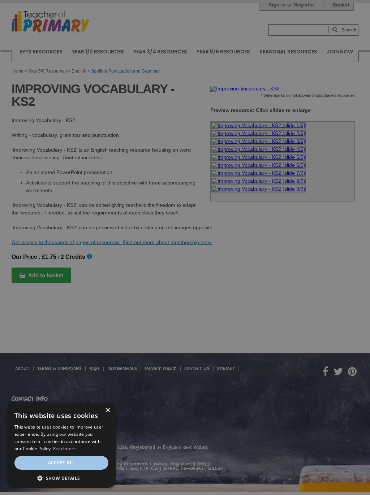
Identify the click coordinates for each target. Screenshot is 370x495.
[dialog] (185, 247)
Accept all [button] (61, 463)
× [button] (107, 410)
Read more (64, 449)
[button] (61, 477)
